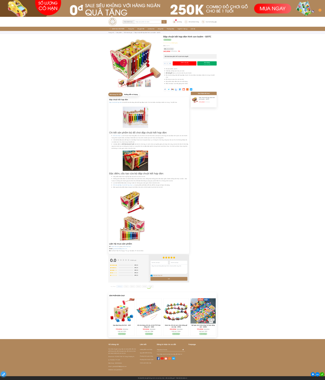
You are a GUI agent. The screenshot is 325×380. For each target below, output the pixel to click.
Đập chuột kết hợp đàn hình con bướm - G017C (207, 98)
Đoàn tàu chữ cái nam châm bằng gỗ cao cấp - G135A (122, 326)
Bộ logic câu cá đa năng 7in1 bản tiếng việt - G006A (149, 326)
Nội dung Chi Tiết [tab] (115, 94)
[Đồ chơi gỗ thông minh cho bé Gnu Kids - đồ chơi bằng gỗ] (112, 21)
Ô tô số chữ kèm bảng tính (203, 325)
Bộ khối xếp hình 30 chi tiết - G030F (176, 325)
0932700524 (118, 363)
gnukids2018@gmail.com (120, 248)
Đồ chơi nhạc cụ (117, 135)
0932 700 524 (115, 246)
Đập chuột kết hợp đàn (115, 102)
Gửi (169, 278)
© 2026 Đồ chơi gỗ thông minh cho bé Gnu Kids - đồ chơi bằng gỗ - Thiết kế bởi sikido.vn (162, 378)
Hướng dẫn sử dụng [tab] (131, 94)
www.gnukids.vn (117, 369)
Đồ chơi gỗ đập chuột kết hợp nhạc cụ (123, 185)
